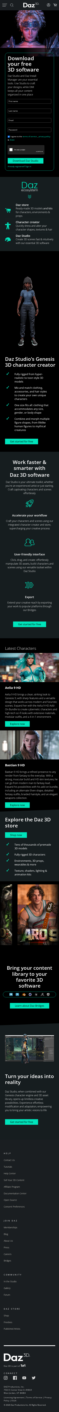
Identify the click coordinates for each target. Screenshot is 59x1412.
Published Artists (12, 1328)
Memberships (10, 1227)
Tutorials (8, 1166)
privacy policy (44, 136)
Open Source (10, 1199)
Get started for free (21, 441)
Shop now (16, 835)
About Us (8, 1240)
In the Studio (10, 1281)
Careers (7, 1254)
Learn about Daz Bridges (29, 1005)
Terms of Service (34, 1397)
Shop (6, 1315)
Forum (7, 1294)
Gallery (7, 1288)
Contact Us (9, 1160)
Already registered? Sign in (19, 166)
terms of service (30, 136)
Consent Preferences (14, 1206)
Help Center (10, 1173)
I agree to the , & (29, 138)
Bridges (7, 1260)
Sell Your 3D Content (14, 1180)
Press (6, 1247)
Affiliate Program (12, 1186)
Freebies (8, 1322)
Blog (6, 1234)
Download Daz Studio (25, 160)
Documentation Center (15, 1193)
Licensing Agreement (14, 1397)
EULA (12, 140)
